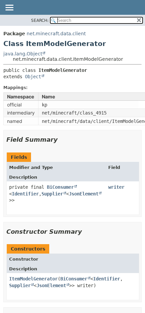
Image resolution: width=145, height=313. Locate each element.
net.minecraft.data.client (56, 33)
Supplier (52, 193)
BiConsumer (60, 187)
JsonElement (83, 193)
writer (116, 187)
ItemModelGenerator (33, 278)
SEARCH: (40, 20)
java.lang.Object (22, 53)
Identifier (25, 193)
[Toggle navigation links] (9, 8)
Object (33, 76)
